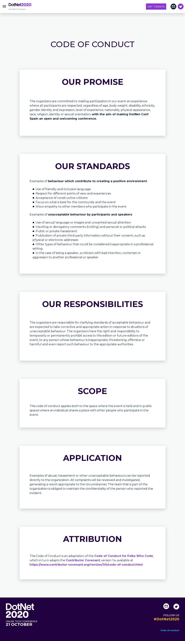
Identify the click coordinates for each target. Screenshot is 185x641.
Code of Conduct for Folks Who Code (123, 556)
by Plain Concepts (17, 9)
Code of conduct (170, 630)
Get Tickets (156, 6)
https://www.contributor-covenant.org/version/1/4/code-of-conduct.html (86, 564)
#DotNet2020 (166, 619)
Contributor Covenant (83, 560)
